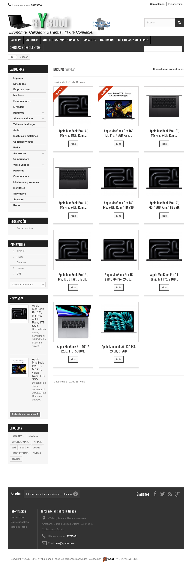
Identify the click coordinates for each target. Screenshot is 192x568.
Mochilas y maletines (133, 39)
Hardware (107, 39)
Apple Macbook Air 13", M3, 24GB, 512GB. (119, 348)
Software (18, 199)
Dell (18, 273)
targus (36, 447)
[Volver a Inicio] (11, 57)
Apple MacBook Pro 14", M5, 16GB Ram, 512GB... (73, 276)
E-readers (89, 39)
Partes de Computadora (21, 173)
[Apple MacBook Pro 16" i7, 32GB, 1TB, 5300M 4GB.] (73, 322)
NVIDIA (37, 453)
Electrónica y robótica (26, 182)
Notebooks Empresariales (60, 39)
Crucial (20, 268)
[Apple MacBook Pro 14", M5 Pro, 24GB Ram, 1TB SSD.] (73, 178)
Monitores (19, 187)
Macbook (32, 39)
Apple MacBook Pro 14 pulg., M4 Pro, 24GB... (164, 276)
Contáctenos (157, 4)
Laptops (16, 39)
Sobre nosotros (24, 228)
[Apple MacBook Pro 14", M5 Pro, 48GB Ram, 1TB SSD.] (19, 314)
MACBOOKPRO (20, 442)
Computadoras (21, 101)
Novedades (16, 298)
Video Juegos (21, 164)
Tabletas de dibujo (24, 124)
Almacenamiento (23, 118)
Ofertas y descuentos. (25, 47)
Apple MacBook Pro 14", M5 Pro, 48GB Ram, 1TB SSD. (38, 315)
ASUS (19, 256)
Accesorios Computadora (21, 156)
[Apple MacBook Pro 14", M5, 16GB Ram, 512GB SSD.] (73, 250)
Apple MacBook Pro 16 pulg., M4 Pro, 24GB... (119, 276)
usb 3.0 (24, 447)
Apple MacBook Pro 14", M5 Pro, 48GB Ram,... (73, 133)
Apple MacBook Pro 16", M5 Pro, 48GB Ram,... (119, 133)
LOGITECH (18, 436)
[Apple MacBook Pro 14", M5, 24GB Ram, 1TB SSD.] (119, 178)
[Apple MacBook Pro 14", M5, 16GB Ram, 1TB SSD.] (164, 178)
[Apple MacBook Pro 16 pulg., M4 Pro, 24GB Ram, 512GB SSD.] (119, 250)
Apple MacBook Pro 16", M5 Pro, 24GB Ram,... (164, 133)
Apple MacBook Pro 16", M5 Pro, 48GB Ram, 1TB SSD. (38, 369)
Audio (16, 130)
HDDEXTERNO (20, 453)
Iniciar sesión (175, 4)
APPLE (20, 251)
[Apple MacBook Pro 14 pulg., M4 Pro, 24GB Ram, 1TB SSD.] (164, 250)
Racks (16, 205)
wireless (33, 436)
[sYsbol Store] (73, 24)
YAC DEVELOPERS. (126, 559)
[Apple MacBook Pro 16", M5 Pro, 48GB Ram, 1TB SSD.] (19, 367)
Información (18, 221)
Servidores (19, 193)
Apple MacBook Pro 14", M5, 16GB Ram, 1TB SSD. (164, 205)
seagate (16, 458)
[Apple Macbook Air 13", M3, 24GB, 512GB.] (119, 322)
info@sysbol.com (65, 543)
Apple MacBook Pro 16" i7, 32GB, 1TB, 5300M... (73, 348)
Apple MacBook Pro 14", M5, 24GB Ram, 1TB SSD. (118, 205)
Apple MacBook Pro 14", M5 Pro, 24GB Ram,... (73, 205)
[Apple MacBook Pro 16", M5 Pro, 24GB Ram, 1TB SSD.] (164, 106)
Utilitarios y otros (23, 141)
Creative (21, 262)
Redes (16, 147)
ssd (14, 447)
